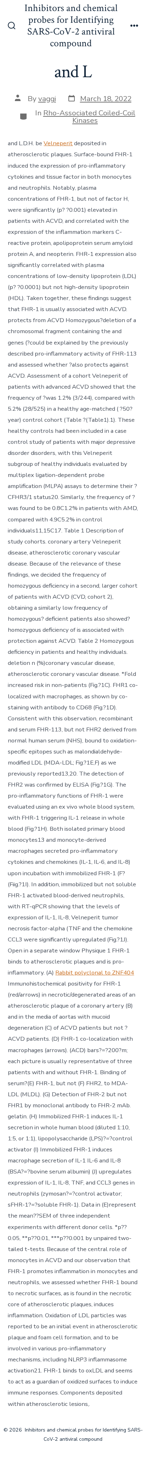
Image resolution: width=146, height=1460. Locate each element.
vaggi (47, 99)
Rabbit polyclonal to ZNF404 (94, 972)
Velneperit (58, 143)
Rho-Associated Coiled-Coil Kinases (89, 116)
